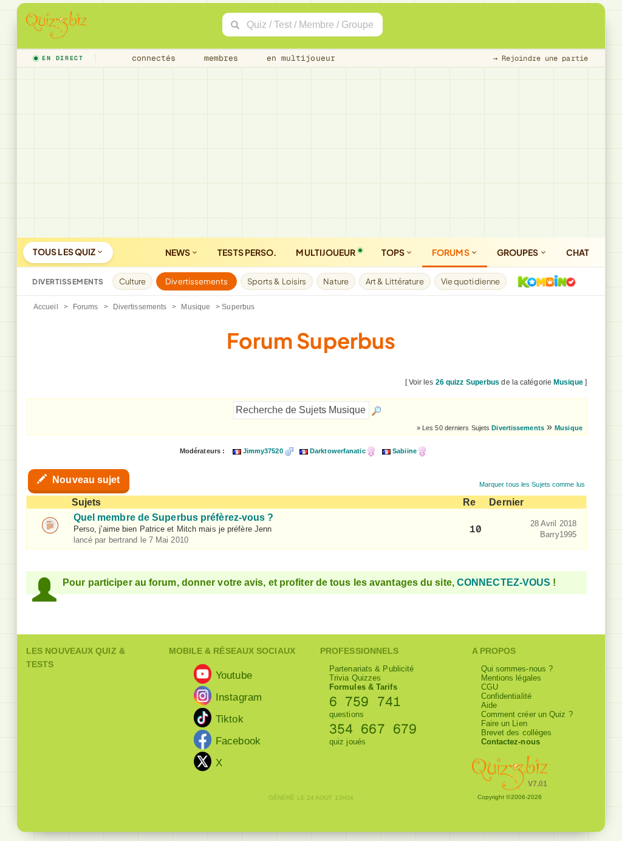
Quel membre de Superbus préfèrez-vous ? (173, 517)
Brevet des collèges (516, 732)
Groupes (518, 252)
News (178, 252)
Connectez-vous (503, 582)
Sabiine (404, 451)
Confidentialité (506, 696)
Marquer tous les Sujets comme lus (532, 484)
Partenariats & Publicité (371, 668)
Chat (577, 252)
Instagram (239, 697)
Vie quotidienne (471, 281)
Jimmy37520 (263, 451)
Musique (195, 307)
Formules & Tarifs (363, 687)
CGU (489, 687)
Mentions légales (511, 677)
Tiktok (230, 719)
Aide (489, 705)
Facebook (238, 741)
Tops (393, 252)
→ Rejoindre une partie (540, 58)
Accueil (45, 307)
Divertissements (196, 281)
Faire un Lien (504, 723)
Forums (451, 252)
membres (219, 58)
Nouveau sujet (85, 480)
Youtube (234, 675)
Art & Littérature (395, 281)
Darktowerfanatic (338, 451)
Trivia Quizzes (355, 677)
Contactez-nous (510, 741)
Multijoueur (325, 252)
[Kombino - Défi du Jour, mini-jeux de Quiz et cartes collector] (543, 281)
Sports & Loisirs (277, 281)
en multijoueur (298, 58)
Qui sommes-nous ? (517, 668)
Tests (246, 252)
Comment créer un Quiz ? (527, 714)
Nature (336, 281)
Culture (132, 281)
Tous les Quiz (65, 251)
